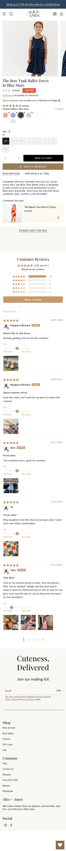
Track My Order (10, 780)
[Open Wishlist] (60, 845)
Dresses (6, 738)
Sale (5, 750)
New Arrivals (9, 727)
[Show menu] (4, 14)
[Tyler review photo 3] (45, 622)
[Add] (58, 217)
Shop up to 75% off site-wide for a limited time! (33, 4)
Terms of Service (28, 699)
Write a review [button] (33, 299)
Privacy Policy (11, 699)
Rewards (7, 774)
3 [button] (34, 639)
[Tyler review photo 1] (11, 622)
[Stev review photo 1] (11, 485)
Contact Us (8, 769)
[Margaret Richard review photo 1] (11, 363)
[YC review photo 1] (11, 548)
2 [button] (29, 639)
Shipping (7, 95)
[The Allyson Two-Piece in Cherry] (12, 213)
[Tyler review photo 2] (28, 622)
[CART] (61, 14)
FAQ (5, 763)
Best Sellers (8, 733)
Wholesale (8, 791)
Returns (6, 785)
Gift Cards (7, 744)
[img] (11, 320)
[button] (11, 105)
